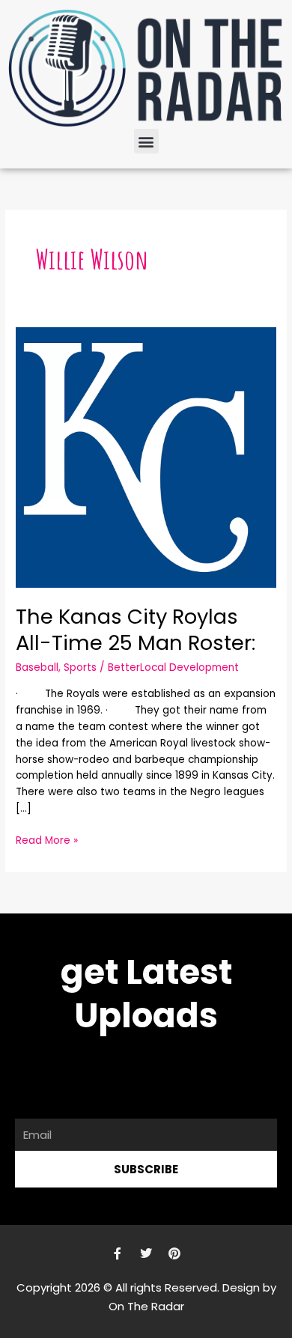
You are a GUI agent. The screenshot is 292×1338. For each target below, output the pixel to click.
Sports (80, 667)
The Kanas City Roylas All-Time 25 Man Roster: (135, 630)
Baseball (37, 667)
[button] (146, 141)
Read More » (47, 840)
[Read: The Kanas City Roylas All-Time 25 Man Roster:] (146, 457)
